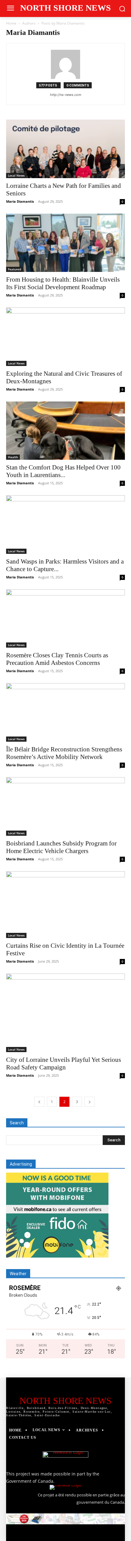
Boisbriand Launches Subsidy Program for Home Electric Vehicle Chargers (61, 847)
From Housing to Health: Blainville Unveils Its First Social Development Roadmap (63, 283)
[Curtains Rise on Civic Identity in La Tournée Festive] (65, 904)
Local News (16, 175)
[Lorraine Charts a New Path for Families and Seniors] (65, 149)
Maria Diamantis (20, 201)
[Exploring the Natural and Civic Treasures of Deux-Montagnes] (65, 336)
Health (13, 457)
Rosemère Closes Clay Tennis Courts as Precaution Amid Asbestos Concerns (57, 659)
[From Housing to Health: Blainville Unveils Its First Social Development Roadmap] (65, 243)
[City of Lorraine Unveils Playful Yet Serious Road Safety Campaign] (65, 1013)
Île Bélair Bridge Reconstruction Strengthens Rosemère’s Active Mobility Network (64, 753)
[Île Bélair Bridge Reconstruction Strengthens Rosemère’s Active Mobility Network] (65, 712)
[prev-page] (39, 1102)
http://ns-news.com (65, 95)
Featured (14, 269)
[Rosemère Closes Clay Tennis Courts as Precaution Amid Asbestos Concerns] (65, 618)
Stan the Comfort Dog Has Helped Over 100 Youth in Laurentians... (63, 471)
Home (11, 23)
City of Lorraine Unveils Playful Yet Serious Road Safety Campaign (63, 1063)
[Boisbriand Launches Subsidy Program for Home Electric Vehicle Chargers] (65, 806)
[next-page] (89, 1102)
